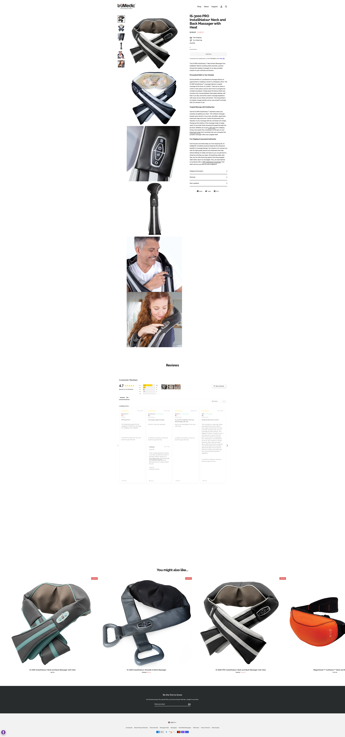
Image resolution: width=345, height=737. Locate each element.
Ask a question (194, 183)
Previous (118, 444)
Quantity (192, 43)
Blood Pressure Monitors (141, 727)
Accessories (129, 727)
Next (227, 444)
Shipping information (196, 171)
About (206, 7)
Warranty (192, 177)
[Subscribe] (189, 704)
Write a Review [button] (220, 386)
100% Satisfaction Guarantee (211, 162)
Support (214, 7)
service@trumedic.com (155, 458)
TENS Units (196, 727)
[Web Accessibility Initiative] (3, 732)
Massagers (174, 727)
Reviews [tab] (122, 397)
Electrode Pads (154, 727)
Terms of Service (205, 727)
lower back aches (195, 132)
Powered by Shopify (177, 736)
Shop (199, 7)
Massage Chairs (164, 727)
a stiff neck (211, 127)
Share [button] (125, 481)
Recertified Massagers (185, 727)
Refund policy (215, 727)
